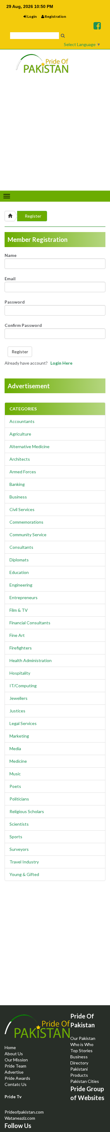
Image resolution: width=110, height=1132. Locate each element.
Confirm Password (23, 325)
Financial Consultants (29, 622)
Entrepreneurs (23, 597)
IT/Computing (23, 685)
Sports (15, 836)
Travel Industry (24, 861)
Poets (15, 786)
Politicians (19, 798)
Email (10, 278)
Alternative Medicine (29, 446)
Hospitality (19, 673)
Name (10, 255)
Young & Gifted (24, 874)
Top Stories (81, 1050)
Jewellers (18, 698)
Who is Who (82, 1044)
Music (15, 773)
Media (15, 748)
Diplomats (19, 559)
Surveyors (19, 849)
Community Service (27, 534)
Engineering (20, 584)
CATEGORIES (23, 408)
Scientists (19, 824)
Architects (19, 459)
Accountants (22, 421)
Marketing (19, 736)
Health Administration (30, 660)
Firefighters (20, 647)
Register (33, 216)
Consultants (21, 547)
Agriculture (20, 433)
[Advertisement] (55, 948)
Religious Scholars (26, 811)
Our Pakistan (82, 1038)
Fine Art (17, 635)
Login (32, 16)
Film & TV (18, 610)
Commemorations (26, 522)
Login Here (61, 363)
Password (15, 301)
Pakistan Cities (84, 1081)
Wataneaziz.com (20, 1118)
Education (19, 572)
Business (18, 496)
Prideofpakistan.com (24, 1112)
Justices (17, 710)
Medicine (18, 761)
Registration (55, 16)
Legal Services (23, 723)
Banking (17, 484)
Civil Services (22, 509)
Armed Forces (22, 471)
